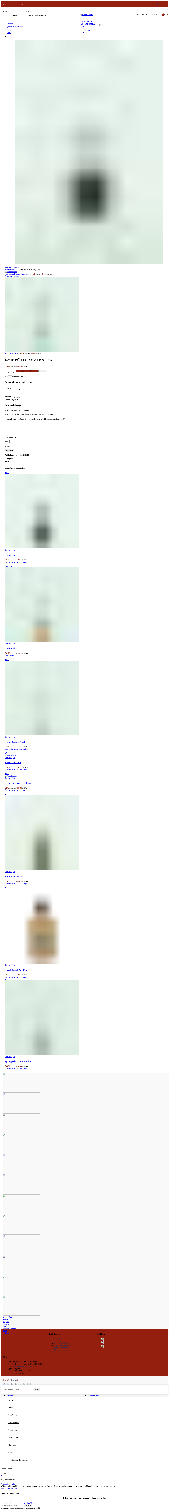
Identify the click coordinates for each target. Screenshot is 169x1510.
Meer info (5, 1488)
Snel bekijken (10, 550)
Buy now (42, 371)
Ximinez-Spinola (9, 1328)
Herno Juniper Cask (15, 742)
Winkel (13, 269)
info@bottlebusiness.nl (22, 1366)
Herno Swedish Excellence (18, 783)
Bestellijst (156, 4)
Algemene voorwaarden (63, 1345)
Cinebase (13, 1380)
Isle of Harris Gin (12, 353)
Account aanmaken (8, 1484)
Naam (7, 441)
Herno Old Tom (13, 762)
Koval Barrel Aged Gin (16, 970)
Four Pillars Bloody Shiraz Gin (17, 274)
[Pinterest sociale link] (20, 461)
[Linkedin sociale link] (23, 461)
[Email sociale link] (17, 461)
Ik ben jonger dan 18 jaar (26, 1503)
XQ (4, 1326)
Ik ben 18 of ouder (8, 1503)
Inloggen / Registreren (19, 1460)
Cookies (57, 1339)
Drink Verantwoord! (62, 1348)
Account (57, 1341)
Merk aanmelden (60, 1350)
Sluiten (3, 1471)
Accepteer (13, 1488)
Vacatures (91, 30)
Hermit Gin (10, 648)
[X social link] (165, 5)
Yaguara (6, 1322)
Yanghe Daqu (8, 1317)
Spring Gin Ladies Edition (18, 1061)
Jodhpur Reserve (13, 876)
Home (7, 269)
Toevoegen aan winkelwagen (27, 371)
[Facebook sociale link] (161, 5)
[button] (16, 562)
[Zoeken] (159, 14)
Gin (18, 269)
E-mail (7, 446)
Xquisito (6, 1324)
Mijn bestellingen (61, 1343)
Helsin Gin (10, 555)
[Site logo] (86, 15)
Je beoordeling (11, 437)
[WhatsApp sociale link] (25, 461)
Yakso (5, 1319)
